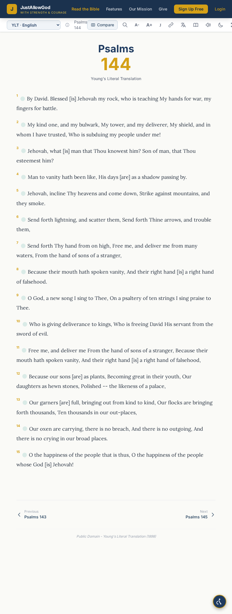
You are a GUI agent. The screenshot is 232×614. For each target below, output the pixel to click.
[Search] (125, 25)
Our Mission (140, 9)
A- (137, 24)
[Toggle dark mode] (221, 25)
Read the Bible (85, 9)
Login (220, 9)
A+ (149, 25)
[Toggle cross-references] (171, 25)
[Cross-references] (22, 98)
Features (114, 9)
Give (163, 9)
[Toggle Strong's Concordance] (183, 25)
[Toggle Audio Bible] (208, 25)
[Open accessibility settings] (219, 601)
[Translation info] (67, 25)
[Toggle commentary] (196, 25)
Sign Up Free (191, 9)
